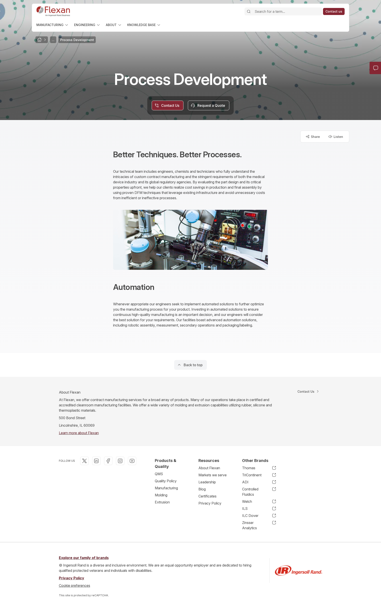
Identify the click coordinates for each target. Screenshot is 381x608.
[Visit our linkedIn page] (96, 461)
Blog (202, 489)
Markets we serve (212, 475)
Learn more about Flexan (79, 433)
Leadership (207, 482)
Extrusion (162, 502)
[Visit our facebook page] (108, 461)
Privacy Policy (209, 503)
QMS (159, 474)
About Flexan (209, 468)
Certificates (207, 496)
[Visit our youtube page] (132, 461)
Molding (161, 495)
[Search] (249, 11)
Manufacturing (166, 488)
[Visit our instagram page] (120, 461)
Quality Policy (166, 481)
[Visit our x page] (84, 461)
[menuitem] (52, 25)
